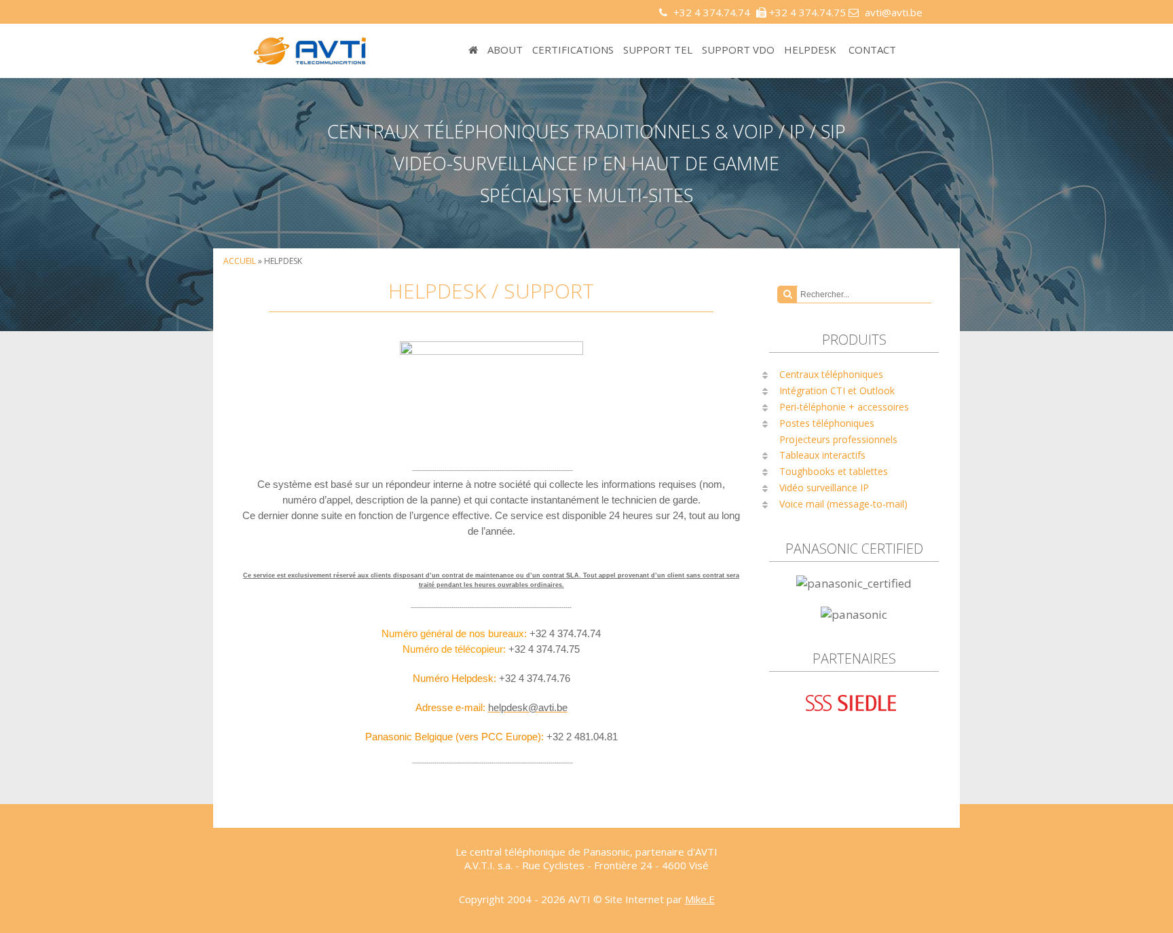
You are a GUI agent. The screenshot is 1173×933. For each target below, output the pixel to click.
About (505, 49)
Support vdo (738, 49)
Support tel (657, 49)
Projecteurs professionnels (838, 439)
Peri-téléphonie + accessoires (844, 406)
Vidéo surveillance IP (824, 487)
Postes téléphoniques (826, 423)
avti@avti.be (894, 12)
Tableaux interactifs (822, 455)
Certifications (573, 49)
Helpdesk (810, 49)
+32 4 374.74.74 (711, 12)
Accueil (239, 261)
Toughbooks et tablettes (833, 471)
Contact (872, 49)
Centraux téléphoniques (831, 374)
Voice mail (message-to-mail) (843, 503)
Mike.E (700, 899)
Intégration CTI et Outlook (837, 390)
